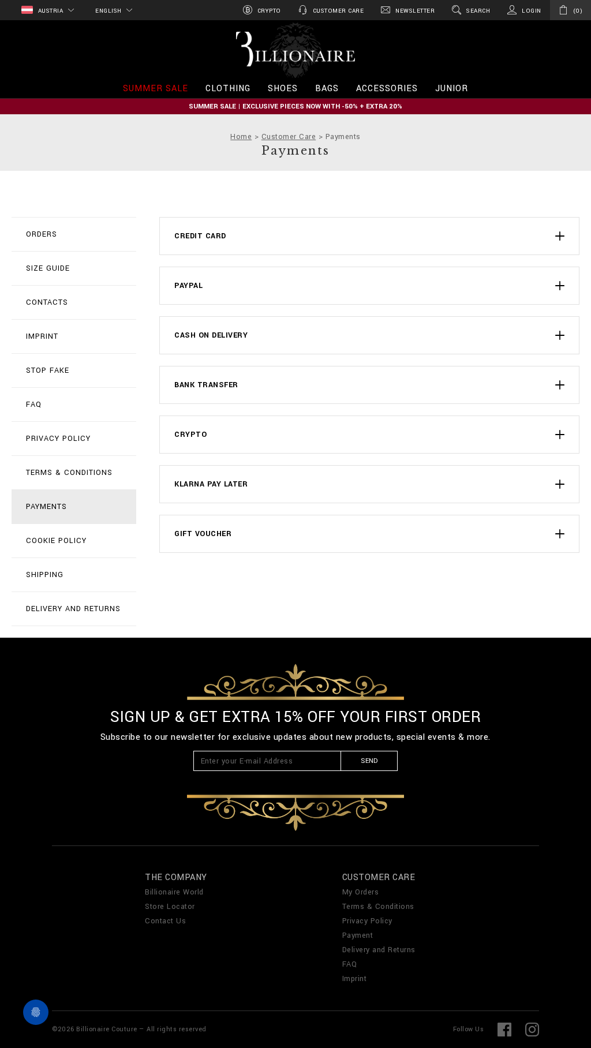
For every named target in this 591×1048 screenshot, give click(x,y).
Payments (46, 506)
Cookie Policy (56, 541)
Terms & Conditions (69, 472)
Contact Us (165, 921)
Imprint (42, 336)
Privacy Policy (58, 438)
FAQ (34, 404)
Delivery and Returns (73, 609)
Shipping (44, 575)
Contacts (47, 302)
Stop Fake (47, 370)
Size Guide (48, 268)
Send (369, 761)
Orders (41, 234)
